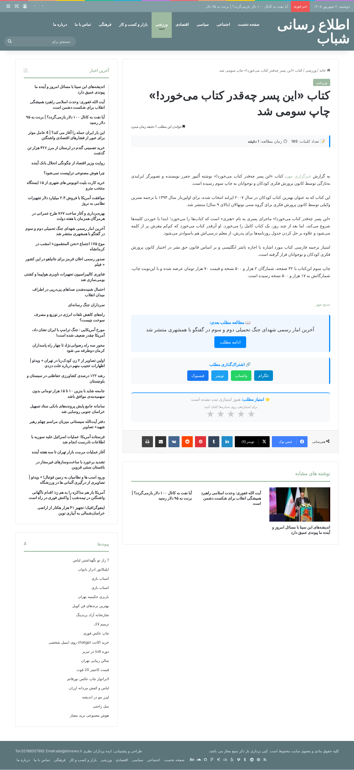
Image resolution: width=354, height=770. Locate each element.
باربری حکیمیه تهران (93, 596)
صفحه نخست (248, 24)
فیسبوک (197, 375)
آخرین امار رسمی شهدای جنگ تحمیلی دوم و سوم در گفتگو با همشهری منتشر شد (230, 329)
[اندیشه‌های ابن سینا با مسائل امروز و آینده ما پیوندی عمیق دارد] (299, 504)
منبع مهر (323, 304)
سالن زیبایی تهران (95, 660)
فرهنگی (105, 24)
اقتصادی (182, 24)
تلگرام (263, 375)
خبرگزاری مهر (298, 176)
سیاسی (203, 24)
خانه (323, 70)
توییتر (219, 375)
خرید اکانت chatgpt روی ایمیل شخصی (79, 642)
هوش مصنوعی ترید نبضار (89, 715)
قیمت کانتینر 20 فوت (93, 669)
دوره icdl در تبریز (95, 651)
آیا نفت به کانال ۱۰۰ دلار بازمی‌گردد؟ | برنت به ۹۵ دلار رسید (242, 6)
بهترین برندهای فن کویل (90, 605)
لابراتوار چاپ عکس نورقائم (88, 679)
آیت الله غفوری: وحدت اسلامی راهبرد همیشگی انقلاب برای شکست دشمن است (231, 498)
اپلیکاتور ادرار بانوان (93, 569)
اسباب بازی (100, 578)
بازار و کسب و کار (133, 24)
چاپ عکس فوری (96, 633)
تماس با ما (83, 24)
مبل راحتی (101, 706)
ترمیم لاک (101, 624)
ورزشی (161, 24)
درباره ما (60, 24)
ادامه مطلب (230, 342)
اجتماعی (223, 24)
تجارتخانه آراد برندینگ (92, 615)
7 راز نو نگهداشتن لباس (91, 560)
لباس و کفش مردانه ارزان (89, 688)
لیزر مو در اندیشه (95, 697)
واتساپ (241, 375)
